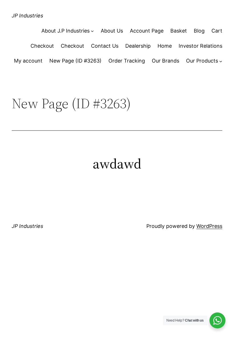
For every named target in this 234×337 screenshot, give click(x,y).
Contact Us (104, 46)
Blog (199, 31)
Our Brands (165, 61)
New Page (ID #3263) (75, 61)
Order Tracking (126, 61)
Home (165, 46)
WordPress (209, 226)
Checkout (42, 46)
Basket (178, 31)
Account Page (147, 31)
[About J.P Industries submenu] (92, 31)
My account (28, 61)
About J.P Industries (65, 31)
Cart (216, 31)
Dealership (138, 46)
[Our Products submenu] (220, 61)
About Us (112, 31)
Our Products (202, 61)
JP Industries (27, 16)
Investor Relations (200, 46)
